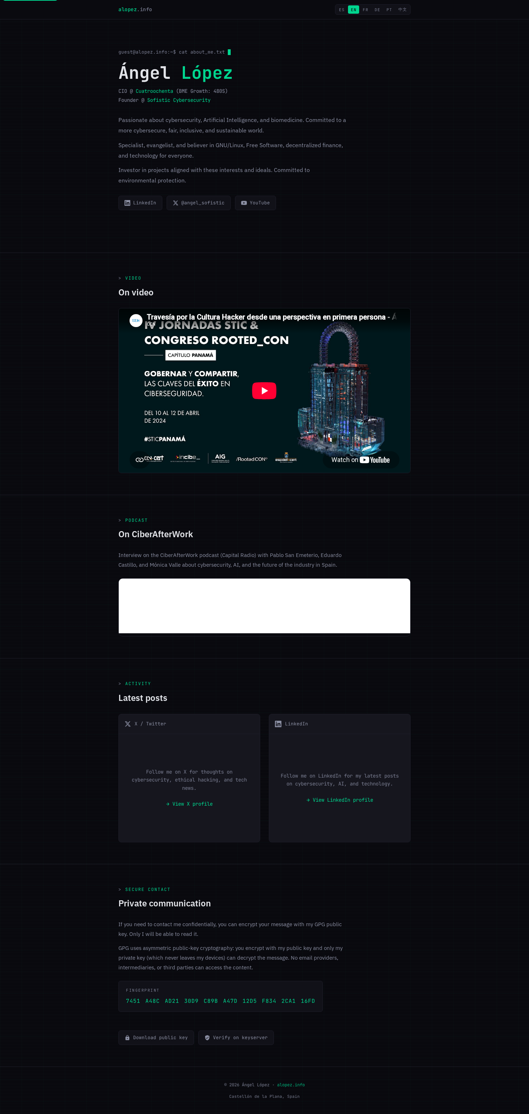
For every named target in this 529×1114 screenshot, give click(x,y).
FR (365, 9)
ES (341, 9)
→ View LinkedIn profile (340, 800)
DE (377, 9)
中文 (402, 9)
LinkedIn (144, 203)
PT (389, 9)
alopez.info (291, 1085)
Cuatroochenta (154, 91)
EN (353, 9)
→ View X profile (189, 804)
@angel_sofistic (203, 203)
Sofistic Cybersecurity (179, 100)
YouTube (260, 203)
